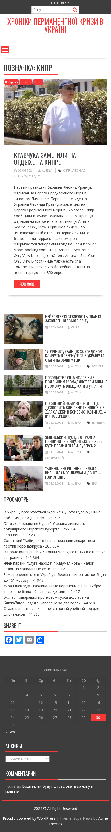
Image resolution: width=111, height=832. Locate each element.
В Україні (11, 82)
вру (94, 483)
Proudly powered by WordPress (29, 818)
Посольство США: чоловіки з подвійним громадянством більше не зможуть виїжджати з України (76, 382)
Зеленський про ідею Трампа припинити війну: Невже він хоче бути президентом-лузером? (73, 441)
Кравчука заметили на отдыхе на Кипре (45, 158)
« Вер (10, 731)
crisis (75, 327)
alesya (47, 170)
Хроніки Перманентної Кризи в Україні (55, 25)
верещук (98, 422)
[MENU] (5, 49)
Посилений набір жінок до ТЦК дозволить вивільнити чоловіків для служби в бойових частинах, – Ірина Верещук (75, 409)
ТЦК (101, 366)
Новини (25, 82)
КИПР (67, 170)
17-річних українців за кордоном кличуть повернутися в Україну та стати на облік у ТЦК (74, 355)
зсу (94, 366)
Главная (11, 534)
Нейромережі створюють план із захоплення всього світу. (73, 319)
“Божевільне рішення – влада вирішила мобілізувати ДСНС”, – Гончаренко (73, 472)
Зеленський (54, 457)
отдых (34, 176)
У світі (38, 82)
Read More (27, 284)
